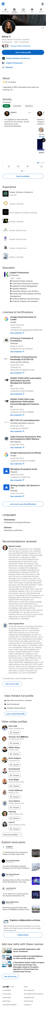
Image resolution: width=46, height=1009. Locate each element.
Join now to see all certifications (23, 504)
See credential (16, 333)
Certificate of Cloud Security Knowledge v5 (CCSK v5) (23, 358)
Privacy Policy (7, 994)
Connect (16, 733)
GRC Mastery (15, 442)
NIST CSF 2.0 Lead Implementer (25, 420)
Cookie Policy (7, 997)
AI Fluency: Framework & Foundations (21, 339)
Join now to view (12, 684)
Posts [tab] (6, 106)
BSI (11, 386)
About (26, 986)
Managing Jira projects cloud (23, 469)
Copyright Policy (29, 997)
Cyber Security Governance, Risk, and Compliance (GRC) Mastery (25, 438)
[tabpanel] (23, 139)
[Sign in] (42, 4)
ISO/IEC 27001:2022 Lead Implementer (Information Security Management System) (24, 401)
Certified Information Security (22, 423)
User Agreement (29, 990)
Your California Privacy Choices (33, 994)
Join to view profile (23, 52)
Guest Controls (28, 1001)
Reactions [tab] (29, 106)
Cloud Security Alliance (19, 362)
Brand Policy (6, 1001)
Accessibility (7, 990)
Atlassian (13, 472)
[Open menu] (43, 28)
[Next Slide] (43, 140)
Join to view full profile (15, 714)
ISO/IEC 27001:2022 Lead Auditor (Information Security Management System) (25, 380)
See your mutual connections (20, 46)
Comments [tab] (17, 106)
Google (13, 322)
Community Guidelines (10, 1004)
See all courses (10, 976)
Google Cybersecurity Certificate (25, 453)
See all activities (23, 176)
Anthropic (14, 343)
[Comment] (18, 167)
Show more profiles (11, 835)
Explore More (23, 935)
